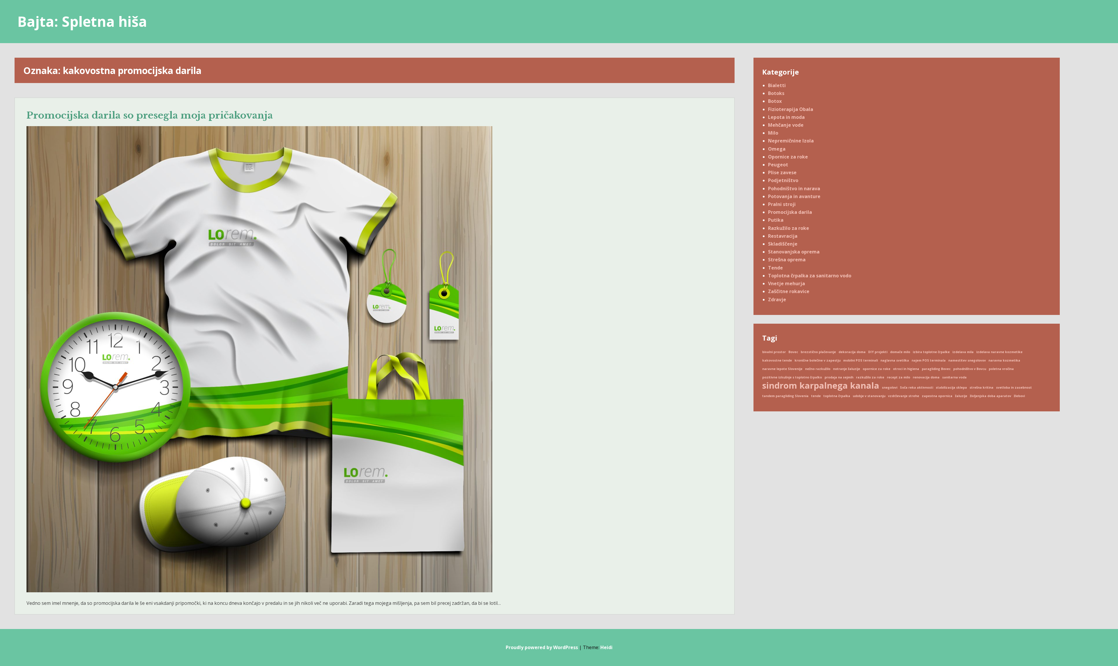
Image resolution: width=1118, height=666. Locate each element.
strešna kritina (981, 387)
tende (816, 396)
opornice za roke (876, 369)
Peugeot (778, 164)
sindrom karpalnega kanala (820, 386)
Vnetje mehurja (786, 283)
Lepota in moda (786, 117)
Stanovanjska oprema (794, 252)
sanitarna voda (954, 377)
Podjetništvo (783, 180)
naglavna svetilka (894, 360)
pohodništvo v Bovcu (969, 369)
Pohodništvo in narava (794, 188)
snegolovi (889, 387)
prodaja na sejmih (839, 377)
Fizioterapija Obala (790, 109)
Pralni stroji (782, 204)
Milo (773, 133)
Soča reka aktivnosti (916, 387)
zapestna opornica (937, 396)
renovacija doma (926, 377)
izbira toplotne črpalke (931, 352)
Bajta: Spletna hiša (82, 21)
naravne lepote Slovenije (782, 369)
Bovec (793, 352)
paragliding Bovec (936, 369)
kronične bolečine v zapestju (818, 360)
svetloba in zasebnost (1014, 387)
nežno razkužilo (817, 369)
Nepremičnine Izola (791, 141)
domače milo (900, 352)
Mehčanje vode (786, 125)
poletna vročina (1001, 369)
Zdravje (777, 299)
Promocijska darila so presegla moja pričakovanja (149, 115)
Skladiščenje (782, 244)
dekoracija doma (852, 352)
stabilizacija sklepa (951, 387)
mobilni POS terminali (860, 360)
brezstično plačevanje (818, 352)
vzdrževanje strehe (903, 396)
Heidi (606, 647)
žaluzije (961, 396)
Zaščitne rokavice (788, 291)
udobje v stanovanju (869, 396)
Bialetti (777, 85)
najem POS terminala (929, 360)
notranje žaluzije (846, 369)
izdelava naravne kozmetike (999, 352)
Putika (775, 220)
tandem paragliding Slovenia (785, 396)
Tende (775, 268)
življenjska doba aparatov (990, 396)
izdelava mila (963, 352)
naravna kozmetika (1004, 360)
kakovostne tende (777, 360)
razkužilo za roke (870, 377)
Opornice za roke (788, 157)
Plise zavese (782, 172)
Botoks (776, 93)
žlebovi (1019, 396)
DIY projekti (877, 352)
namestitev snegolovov (967, 360)
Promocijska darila (790, 212)
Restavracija (782, 236)
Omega (777, 149)
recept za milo (898, 377)
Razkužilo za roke (788, 228)
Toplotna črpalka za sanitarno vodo (809, 275)
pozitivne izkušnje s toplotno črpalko (792, 377)
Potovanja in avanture (794, 196)
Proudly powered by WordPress (542, 647)
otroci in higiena (906, 369)
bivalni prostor (774, 352)
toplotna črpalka (836, 396)
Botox (775, 101)
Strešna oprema (787, 259)
